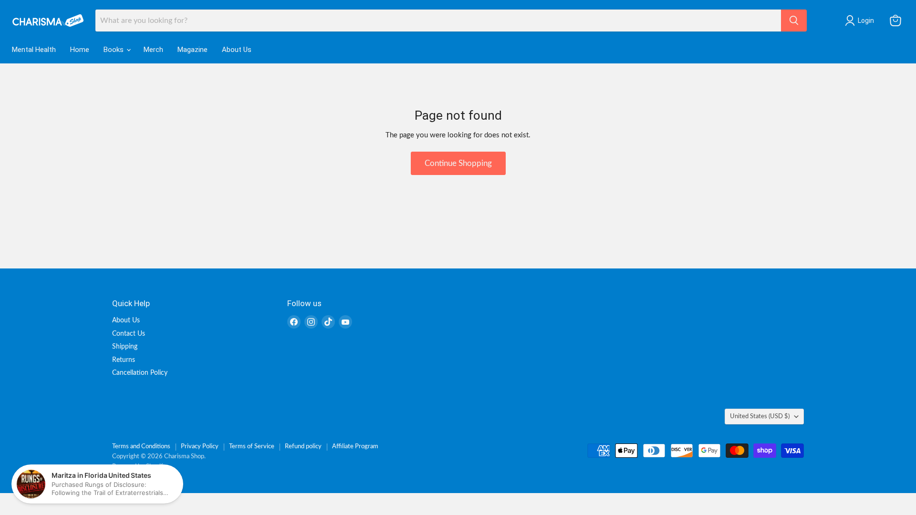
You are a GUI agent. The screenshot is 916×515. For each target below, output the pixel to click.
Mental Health (34, 49)
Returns (123, 360)
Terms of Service (251, 446)
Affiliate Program (355, 446)
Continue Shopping (458, 163)
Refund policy (303, 446)
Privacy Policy (200, 446)
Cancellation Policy (139, 373)
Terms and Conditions (141, 446)
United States (760, 416)
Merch (153, 49)
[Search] (794, 20)
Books (114, 49)
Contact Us (128, 333)
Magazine (192, 49)
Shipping (124, 346)
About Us (236, 49)
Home (79, 49)
